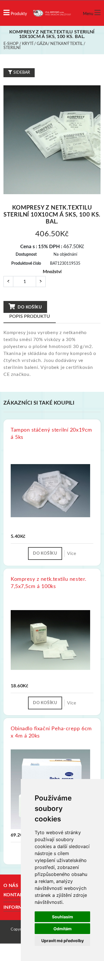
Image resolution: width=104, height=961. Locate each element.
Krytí (27, 44)
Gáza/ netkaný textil (60, 44)
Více (71, 553)
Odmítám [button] (62, 928)
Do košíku (29, 307)
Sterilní (12, 48)
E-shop (10, 44)
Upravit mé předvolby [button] (62, 940)
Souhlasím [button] (62, 916)
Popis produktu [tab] (29, 316)
